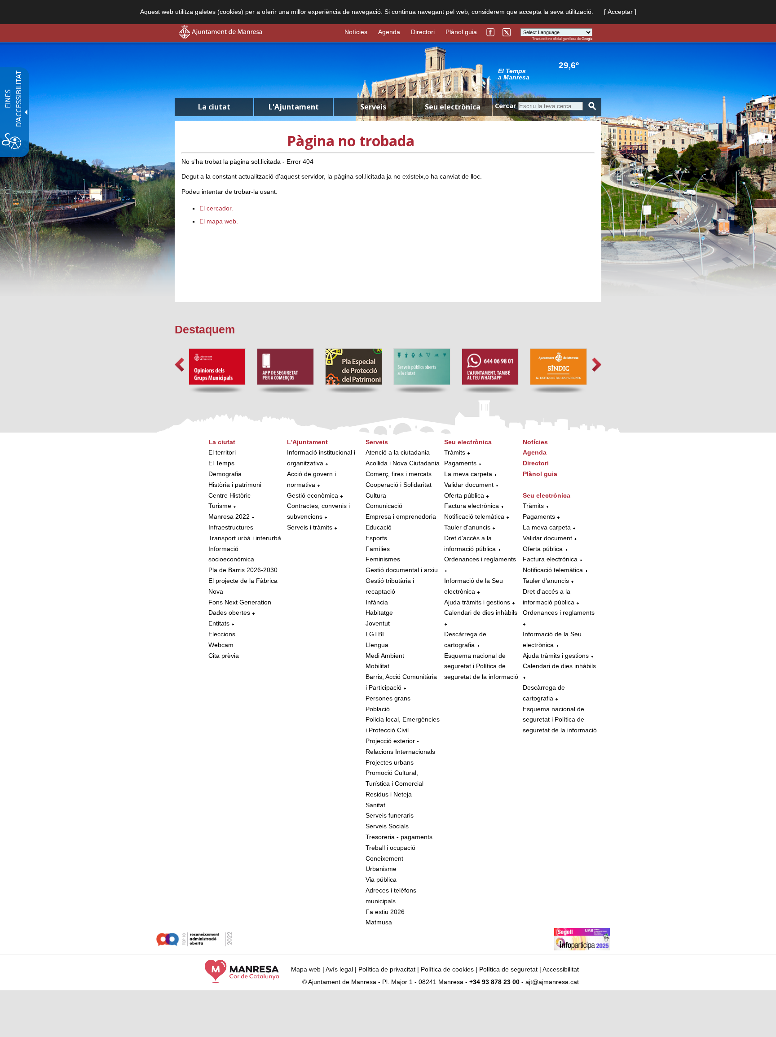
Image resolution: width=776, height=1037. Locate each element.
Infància (377, 602)
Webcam (221, 644)
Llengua (377, 644)
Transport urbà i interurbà (244, 538)
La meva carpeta (468, 473)
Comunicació (384, 505)
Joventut (378, 623)
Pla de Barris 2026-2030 (243, 569)
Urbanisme (381, 868)
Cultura (376, 495)
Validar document (469, 484)
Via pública (381, 879)
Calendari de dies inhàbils (480, 612)
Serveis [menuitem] (373, 107)
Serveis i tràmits (309, 527)
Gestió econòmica (312, 495)
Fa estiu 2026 (385, 911)
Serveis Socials (387, 826)
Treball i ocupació (390, 847)
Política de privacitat (386, 969)
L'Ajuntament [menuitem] (294, 107)
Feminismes (383, 559)
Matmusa (379, 922)
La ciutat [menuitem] (214, 107)
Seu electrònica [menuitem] (453, 107)
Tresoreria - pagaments (399, 836)
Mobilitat (377, 665)
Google (587, 39)
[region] (545, 73)
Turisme (219, 505)
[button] (179, 365)
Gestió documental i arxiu (402, 569)
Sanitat (375, 805)
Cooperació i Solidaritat (399, 484)
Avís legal (339, 969)
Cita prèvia (223, 655)
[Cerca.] (592, 106)
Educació (379, 527)
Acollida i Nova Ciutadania (403, 463)
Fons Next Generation (239, 602)
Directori (423, 31)
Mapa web (306, 969)
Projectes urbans (390, 762)
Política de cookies (447, 969)
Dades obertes (230, 612)
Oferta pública (464, 495)
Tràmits (454, 452)
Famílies (378, 548)
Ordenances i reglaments (480, 559)
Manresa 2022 (229, 516)
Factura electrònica (471, 505)
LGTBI (375, 634)
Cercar (505, 105)
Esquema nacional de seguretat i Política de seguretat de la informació (481, 666)
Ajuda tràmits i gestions (477, 602)
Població (378, 709)
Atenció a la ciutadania (398, 452)
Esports (376, 538)
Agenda (389, 31)
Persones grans (388, 698)
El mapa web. (218, 221)
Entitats (218, 623)
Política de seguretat (508, 969)
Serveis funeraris (390, 815)
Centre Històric (229, 495)
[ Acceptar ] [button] (620, 11)
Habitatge (379, 612)
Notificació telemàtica (474, 516)
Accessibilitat (560, 969)
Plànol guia (461, 31)
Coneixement (384, 858)
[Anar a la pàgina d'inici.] (220, 36)
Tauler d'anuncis (467, 527)
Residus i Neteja (389, 794)
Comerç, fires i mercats (399, 473)
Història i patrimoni (234, 484)
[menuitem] (245, 549)
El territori (222, 452)
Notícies (355, 31)
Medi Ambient (385, 655)
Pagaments (460, 463)
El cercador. (216, 208)
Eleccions (221, 634)
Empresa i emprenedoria (401, 516)
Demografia (225, 473)
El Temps (221, 463)
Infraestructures (230, 527)
